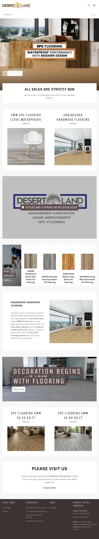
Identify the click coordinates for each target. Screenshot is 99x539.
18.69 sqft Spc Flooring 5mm (36, 508)
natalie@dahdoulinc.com (87, 524)
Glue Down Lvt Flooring (34, 521)
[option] (49, 54)
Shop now (18, 389)
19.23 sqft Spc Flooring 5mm (36, 511)
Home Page (6, 508)
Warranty (53, 508)
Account (93, 15)
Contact (5, 511)
